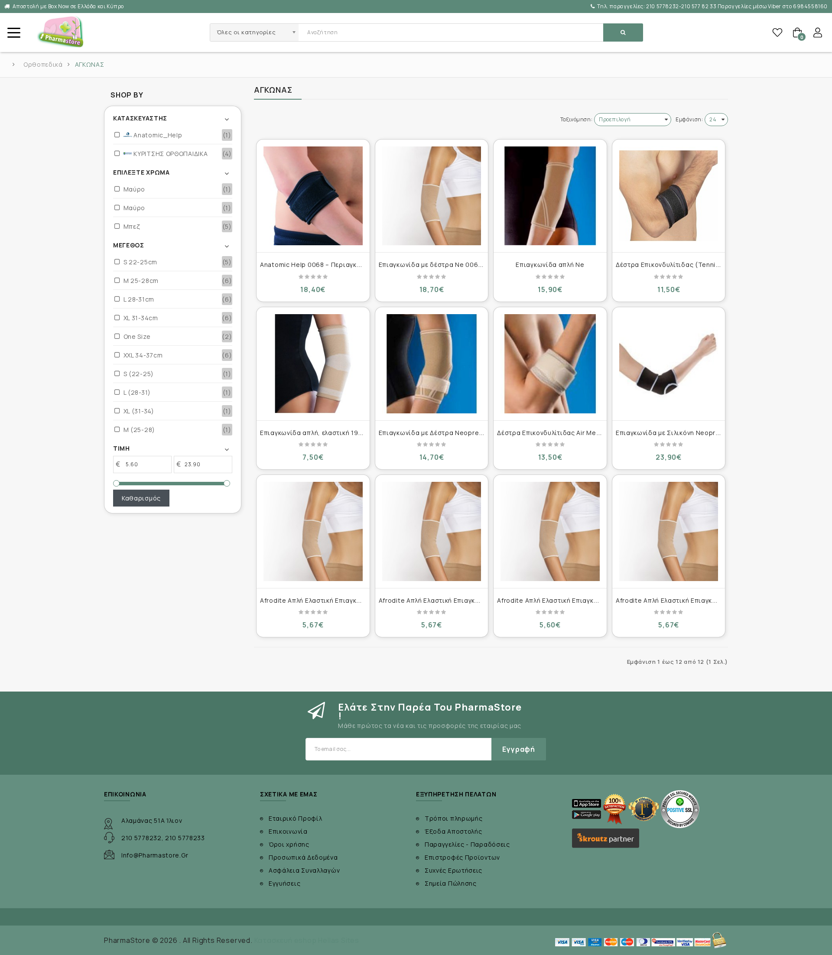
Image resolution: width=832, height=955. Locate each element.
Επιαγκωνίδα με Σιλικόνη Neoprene (672, 433)
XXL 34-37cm (143, 355)
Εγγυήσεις (284, 883)
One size (137, 336)
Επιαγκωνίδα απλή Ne (550, 264)
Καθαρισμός (141, 498)
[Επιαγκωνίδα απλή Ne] (550, 196)
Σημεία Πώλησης (451, 883)
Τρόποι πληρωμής (454, 818)
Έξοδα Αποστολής (453, 831)
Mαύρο (135, 189)
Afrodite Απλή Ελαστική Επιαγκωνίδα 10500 (328, 600)
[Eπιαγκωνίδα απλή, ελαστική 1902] (313, 363)
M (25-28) (139, 430)
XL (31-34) (139, 411)
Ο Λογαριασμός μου (817, 32)
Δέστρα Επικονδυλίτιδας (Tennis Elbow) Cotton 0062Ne (705, 264)
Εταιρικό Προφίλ (295, 818)
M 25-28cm (141, 280)
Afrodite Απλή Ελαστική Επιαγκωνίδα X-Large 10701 (578, 600)
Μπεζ (132, 226)
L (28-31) (137, 392)
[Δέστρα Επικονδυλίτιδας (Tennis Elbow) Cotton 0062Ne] (668, 196)
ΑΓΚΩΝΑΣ (89, 64)
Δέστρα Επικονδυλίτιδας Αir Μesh (550, 433)
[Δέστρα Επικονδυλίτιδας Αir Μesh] (550, 363)
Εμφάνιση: (689, 119)
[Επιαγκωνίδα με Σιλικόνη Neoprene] (668, 363)
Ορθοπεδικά (43, 64)
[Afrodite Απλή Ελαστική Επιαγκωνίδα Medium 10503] (668, 531)
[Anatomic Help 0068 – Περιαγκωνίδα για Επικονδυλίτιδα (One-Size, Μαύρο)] (313, 196)
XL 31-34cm (141, 318)
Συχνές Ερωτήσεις (453, 870)
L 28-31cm (139, 299)
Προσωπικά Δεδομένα (303, 857)
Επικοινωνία (288, 831)
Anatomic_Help (157, 135)
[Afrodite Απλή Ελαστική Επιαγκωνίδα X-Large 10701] (550, 531)
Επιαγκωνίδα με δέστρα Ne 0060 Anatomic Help (454, 264)
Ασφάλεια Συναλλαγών (304, 870)
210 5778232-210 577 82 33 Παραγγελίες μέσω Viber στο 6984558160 (712, 6)
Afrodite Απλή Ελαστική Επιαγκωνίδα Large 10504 (457, 600)
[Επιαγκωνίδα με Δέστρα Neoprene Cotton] (431, 363)
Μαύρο (135, 208)
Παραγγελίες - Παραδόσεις (467, 844)
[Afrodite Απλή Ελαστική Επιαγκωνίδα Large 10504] (431, 531)
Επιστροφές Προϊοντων (462, 857)
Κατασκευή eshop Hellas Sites (306, 940)
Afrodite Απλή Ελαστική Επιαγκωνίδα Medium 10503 (697, 600)
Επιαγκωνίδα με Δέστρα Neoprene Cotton (445, 433)
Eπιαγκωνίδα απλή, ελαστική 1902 (313, 433)
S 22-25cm (140, 262)
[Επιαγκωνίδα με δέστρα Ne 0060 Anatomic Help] (431, 196)
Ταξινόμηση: (576, 119)
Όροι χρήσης (289, 844)
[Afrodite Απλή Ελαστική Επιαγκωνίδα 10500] (313, 531)
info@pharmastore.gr (154, 855)
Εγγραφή (518, 749)
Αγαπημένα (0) (777, 32)
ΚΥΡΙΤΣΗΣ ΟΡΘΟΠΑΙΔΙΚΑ (170, 153)
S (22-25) (139, 374)
